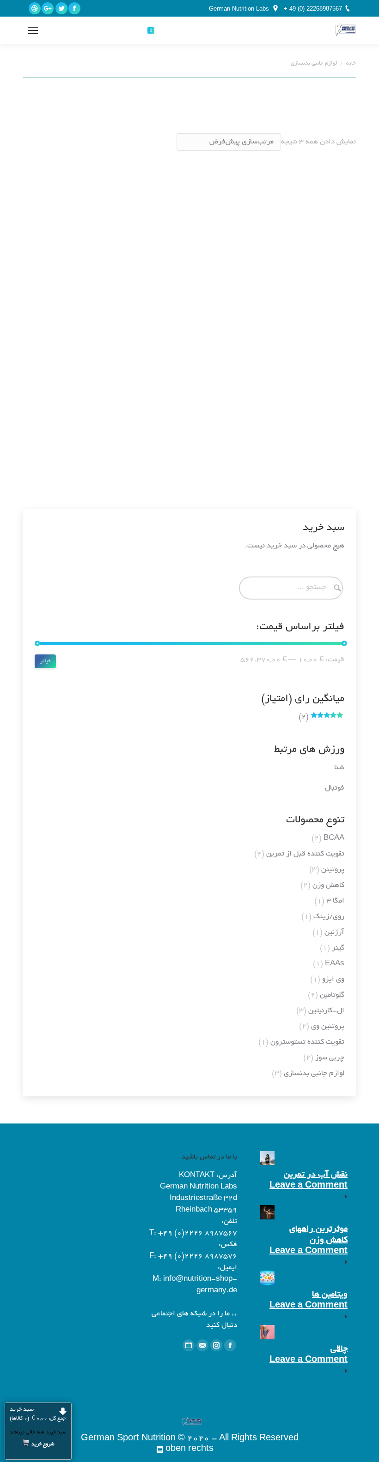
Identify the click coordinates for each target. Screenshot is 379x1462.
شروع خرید (43, 1444)
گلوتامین (332, 995)
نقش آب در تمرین (316, 1175)
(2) (321, 717)
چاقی (339, 1349)
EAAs (334, 964)
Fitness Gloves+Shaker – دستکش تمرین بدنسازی (99, 341)
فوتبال (334, 788)
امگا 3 (335, 901)
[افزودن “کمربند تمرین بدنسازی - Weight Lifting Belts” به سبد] (320, 429)
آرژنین (334, 933)
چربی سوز (329, 1058)
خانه (351, 63)
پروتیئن (332, 870)
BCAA (334, 839)
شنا (339, 768)
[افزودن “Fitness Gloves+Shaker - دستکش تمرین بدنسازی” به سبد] (163, 314)
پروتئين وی (327, 1027)
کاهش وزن (328, 886)
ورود (58, 30)
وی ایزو (333, 980)
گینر (338, 948)
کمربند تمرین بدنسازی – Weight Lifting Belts (266, 456)
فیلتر (45, 661)
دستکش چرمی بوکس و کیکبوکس (246, 283)
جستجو (101, 30)
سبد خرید (38, 1414)
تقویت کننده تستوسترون (307, 1042)
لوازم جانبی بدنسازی (314, 1074)
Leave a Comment (308, 1186)
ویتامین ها (330, 1295)
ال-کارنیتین (326, 1011)
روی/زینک (328, 917)
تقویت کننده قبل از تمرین (305, 854)
